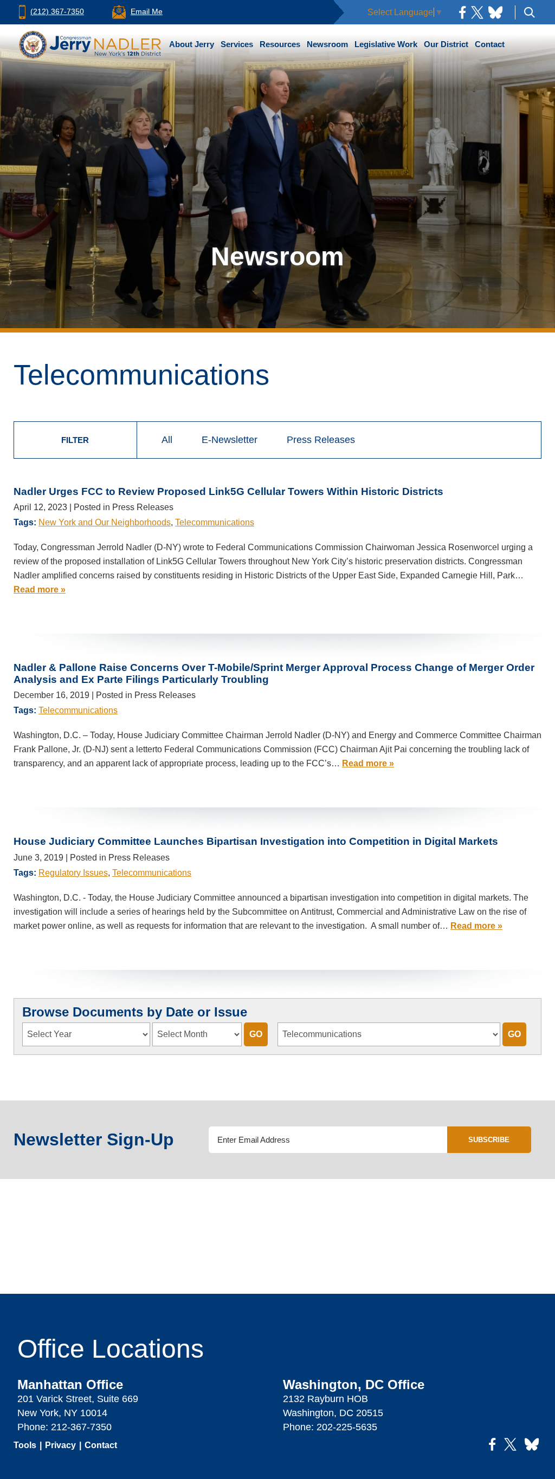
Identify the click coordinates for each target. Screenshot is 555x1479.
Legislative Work (385, 44)
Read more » (40, 589)
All (167, 439)
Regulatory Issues (73, 872)
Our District (446, 44)
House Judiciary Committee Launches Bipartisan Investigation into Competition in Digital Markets (256, 841)
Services (237, 44)
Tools (25, 1445)
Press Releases (321, 439)
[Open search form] (529, 12)
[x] (477, 12)
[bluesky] (495, 12)
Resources (280, 44)
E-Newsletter (229, 439)
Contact (490, 44)
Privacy (60, 1445)
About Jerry (191, 44)
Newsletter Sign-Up (94, 1139)
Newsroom (327, 44)
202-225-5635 (347, 1427)
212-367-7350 (81, 1427)
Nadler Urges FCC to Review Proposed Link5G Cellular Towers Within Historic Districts (228, 491)
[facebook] (462, 12)
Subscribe (488, 1140)
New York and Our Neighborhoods (104, 522)
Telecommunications (214, 522)
